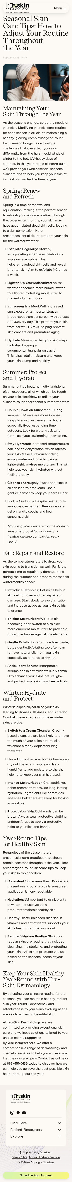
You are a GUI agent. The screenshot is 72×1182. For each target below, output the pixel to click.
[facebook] (18, 1113)
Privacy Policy (19, 1157)
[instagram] (12, 1113)
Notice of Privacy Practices (44, 1157)
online (59, 1058)
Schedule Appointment (36, 1175)
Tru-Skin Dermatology (23, 1022)
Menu (58, 8)
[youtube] (24, 1113)
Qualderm (45, 1152)
